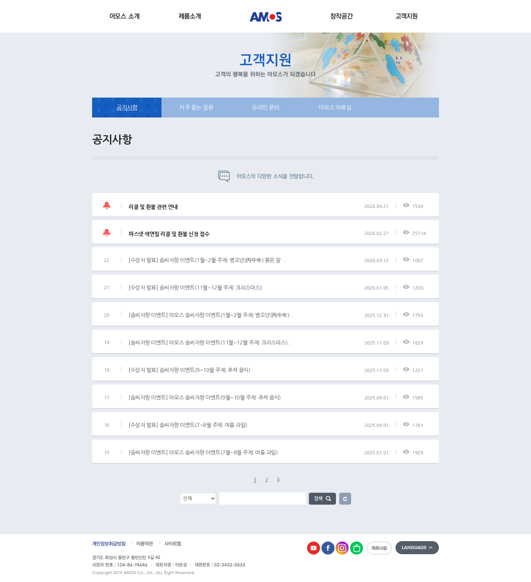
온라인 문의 (265, 107)
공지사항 (126, 107)
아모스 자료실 (335, 107)
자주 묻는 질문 (196, 107)
